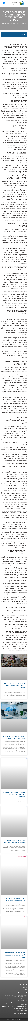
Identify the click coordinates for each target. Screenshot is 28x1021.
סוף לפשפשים (23, 23)
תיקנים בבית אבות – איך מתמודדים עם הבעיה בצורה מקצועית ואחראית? (14, 794)
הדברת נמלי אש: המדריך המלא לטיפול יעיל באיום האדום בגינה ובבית (15, 955)
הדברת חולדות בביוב (22, 1010)
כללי (17, 23)
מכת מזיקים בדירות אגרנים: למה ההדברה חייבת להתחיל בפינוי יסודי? (14, 685)
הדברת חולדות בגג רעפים (20, 1013)
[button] (4, 3)
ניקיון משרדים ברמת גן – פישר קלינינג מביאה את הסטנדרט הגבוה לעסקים (14, 1007)
